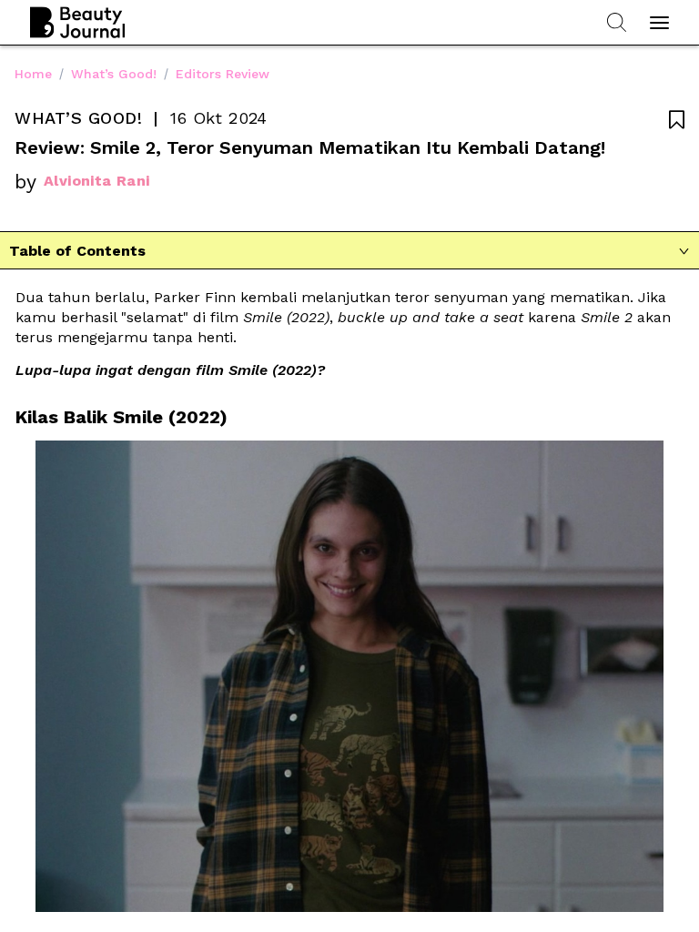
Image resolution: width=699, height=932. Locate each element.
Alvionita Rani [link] (97, 180)
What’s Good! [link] (114, 73)
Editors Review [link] (222, 73)
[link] (284, 900)
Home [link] (33, 73)
